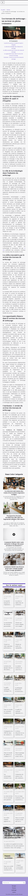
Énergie (14, 886)
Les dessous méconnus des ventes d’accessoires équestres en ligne (14, 492)
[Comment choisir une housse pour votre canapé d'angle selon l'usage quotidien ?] (14, 559)
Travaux (14, 888)
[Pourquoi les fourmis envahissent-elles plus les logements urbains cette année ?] (14, 508)
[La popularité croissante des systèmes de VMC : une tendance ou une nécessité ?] (14, 833)
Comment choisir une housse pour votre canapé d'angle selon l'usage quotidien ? (14, 568)
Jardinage (14, 890)
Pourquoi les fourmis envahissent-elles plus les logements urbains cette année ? (14, 518)
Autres (8, 10)
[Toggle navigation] (2, 2)
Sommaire (14, 41)
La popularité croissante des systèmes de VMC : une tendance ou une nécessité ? (14, 838)
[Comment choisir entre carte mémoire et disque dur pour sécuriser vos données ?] (14, 534)
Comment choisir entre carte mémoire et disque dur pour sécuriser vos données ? (14, 544)
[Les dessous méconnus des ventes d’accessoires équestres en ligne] (14, 483)
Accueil (3, 10)
